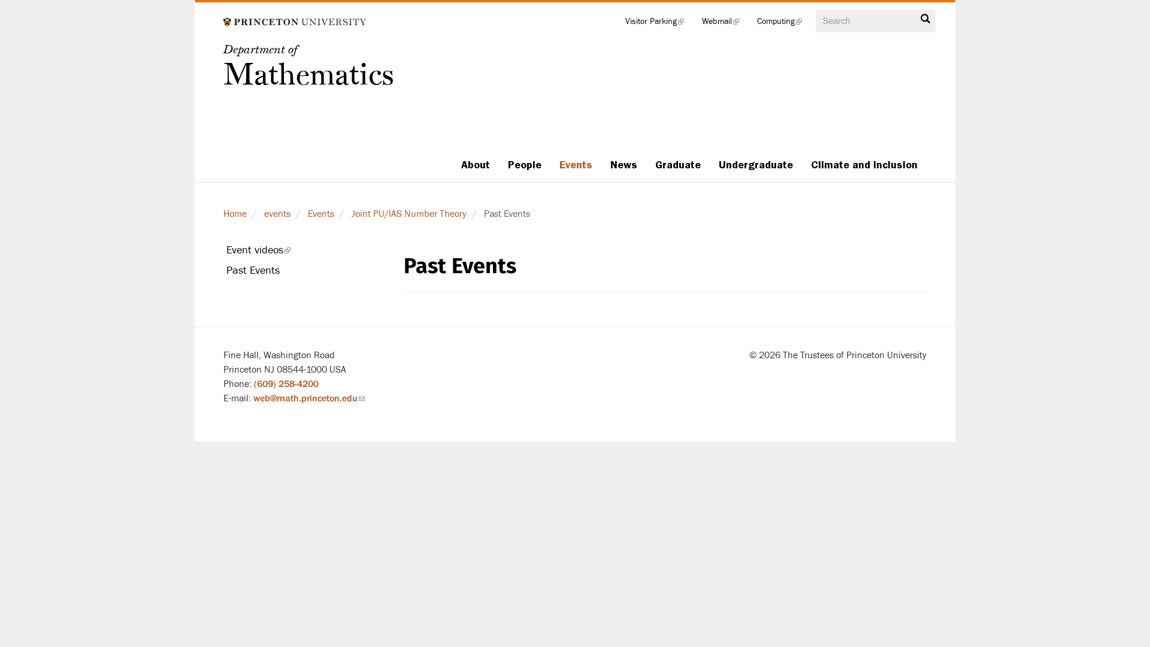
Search (925, 22)
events (277, 213)
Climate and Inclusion (864, 164)
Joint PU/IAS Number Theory (409, 213)
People (524, 164)
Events (575, 164)
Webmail (725, 24)
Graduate (678, 164)
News (623, 164)
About (475, 164)
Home (235, 213)
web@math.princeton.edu (309, 398)
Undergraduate (756, 164)
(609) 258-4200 (286, 384)
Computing (784, 24)
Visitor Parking (659, 24)
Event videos (274, 252)
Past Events (253, 270)
